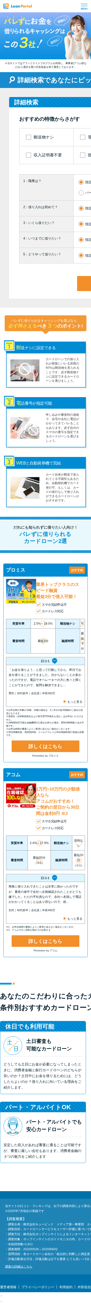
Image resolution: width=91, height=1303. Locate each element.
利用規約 (66, 1287)
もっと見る (74, 702)
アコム (13, 774)
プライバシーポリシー (37, 1287)
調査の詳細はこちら (18, 1266)
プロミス (15, 570)
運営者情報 (8, 1287)
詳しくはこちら (45, 746)
